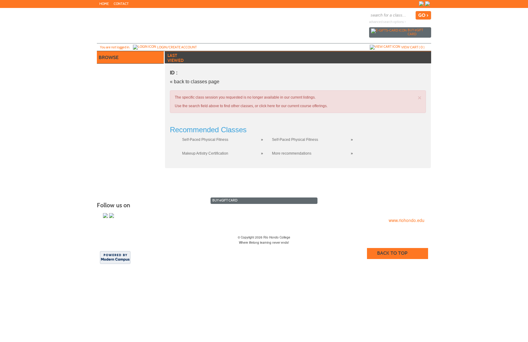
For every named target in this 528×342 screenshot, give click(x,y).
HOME (104, 4)
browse (109, 57)
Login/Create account (177, 47)
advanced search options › (387, 22)
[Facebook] (421, 3)
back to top (392, 253)
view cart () (412, 47)
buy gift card (415, 32)
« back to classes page (194, 81)
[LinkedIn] (427, 3)
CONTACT (121, 4)
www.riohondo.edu (406, 220)
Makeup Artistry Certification (205, 153)
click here (267, 106)
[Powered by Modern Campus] (115, 257)
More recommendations (291, 153)
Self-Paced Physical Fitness (205, 139)
